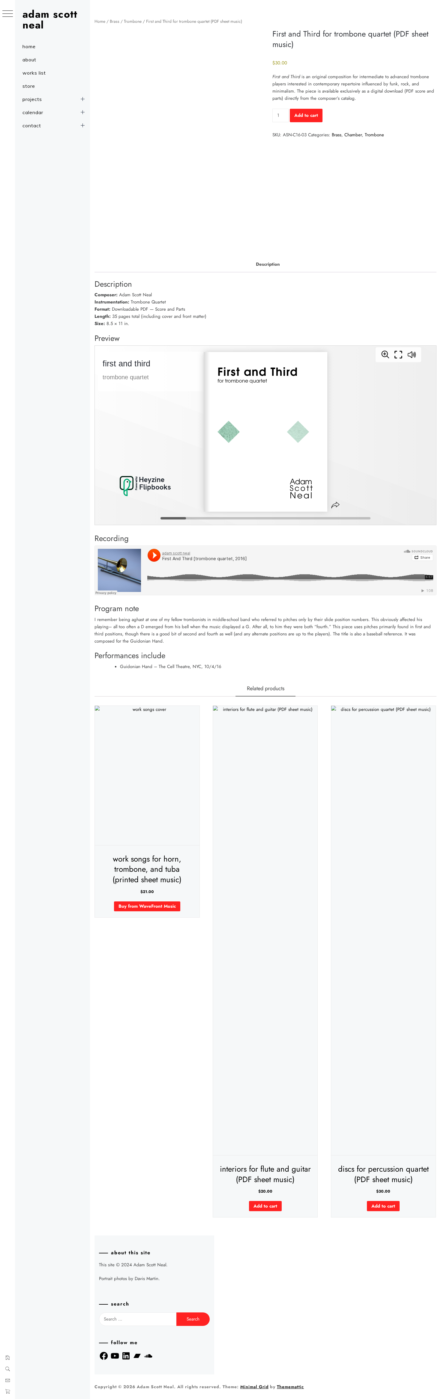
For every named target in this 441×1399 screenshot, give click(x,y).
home (29, 46)
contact (31, 126)
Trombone (133, 21)
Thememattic (290, 1387)
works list (34, 73)
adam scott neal (50, 19)
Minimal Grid (254, 1387)
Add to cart (306, 115)
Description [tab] (268, 264)
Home (99, 21)
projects (32, 99)
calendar (32, 112)
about (29, 60)
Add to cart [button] (265, 1206)
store (28, 86)
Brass (114, 21)
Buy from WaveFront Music (147, 906)
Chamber (353, 135)
